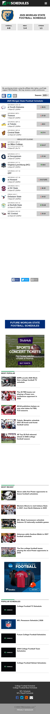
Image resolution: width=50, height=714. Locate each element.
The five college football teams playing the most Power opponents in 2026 (32, 550)
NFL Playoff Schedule (25, 693)
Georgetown (14, 156)
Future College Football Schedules (31, 635)
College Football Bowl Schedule (25, 688)
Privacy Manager (25, 710)
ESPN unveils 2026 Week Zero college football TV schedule (27, 380)
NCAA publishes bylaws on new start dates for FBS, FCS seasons (28, 408)
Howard (12, 180)
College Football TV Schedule (29, 606)
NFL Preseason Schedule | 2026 (30, 620)
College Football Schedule (25, 686)
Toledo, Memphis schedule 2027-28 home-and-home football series (28, 422)
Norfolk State (15, 205)
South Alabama (16, 107)
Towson (11, 116)
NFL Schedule (25, 691)
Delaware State (14, 197)
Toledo (12, 124)
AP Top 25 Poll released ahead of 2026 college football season (27, 437)
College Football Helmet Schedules (31, 663)
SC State (13, 188)
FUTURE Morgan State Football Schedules (25, 324)
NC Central (13, 214)
